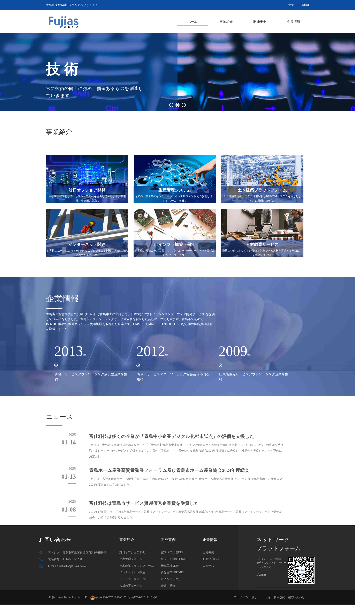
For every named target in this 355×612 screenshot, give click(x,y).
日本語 (304, 5)
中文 (291, 5)
